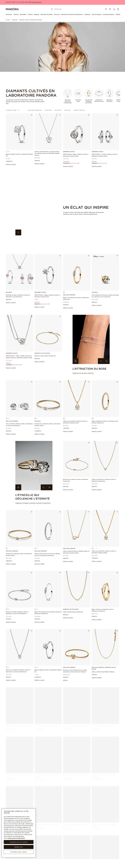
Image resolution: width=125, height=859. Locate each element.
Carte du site (95, 850)
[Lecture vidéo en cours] (101, 361)
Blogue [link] (36, 855)
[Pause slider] (18, 232)
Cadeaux (87, 14)
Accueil (8, 19)
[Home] (12, 9)
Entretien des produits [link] (40, 847)
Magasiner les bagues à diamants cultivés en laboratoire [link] (32, 503)
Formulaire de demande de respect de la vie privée (80, 842)
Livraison (37, 837)
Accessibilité (76, 856)
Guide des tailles (39, 852)
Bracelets (23, 14)
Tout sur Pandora (96, 834)
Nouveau (9, 14)
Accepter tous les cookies (19, 842)
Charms (16, 14)
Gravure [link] (56, 849)
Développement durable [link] (99, 839)
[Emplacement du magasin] (110, 9)
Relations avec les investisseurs (100, 837)
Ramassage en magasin (60, 847)
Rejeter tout (18, 847)
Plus (7, 103)
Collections (15, 19)
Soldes (118, 14)
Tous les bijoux (96, 14)
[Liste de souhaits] (106, 9)
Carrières (94, 844)
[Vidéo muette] (107, 361)
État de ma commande (40, 834)
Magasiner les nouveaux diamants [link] (83, 373)
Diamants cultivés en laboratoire (72, 14)
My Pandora (57, 834)
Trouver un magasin (97, 847)
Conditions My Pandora (79, 837)
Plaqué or (48, 110)
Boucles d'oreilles (47, 14)
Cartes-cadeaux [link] (58, 852)
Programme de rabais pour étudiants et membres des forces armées (61, 843)
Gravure (56, 14)
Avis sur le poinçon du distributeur (79, 853)
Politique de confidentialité (80, 839)
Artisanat (94, 842)
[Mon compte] (114, 9)
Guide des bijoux (108, 14)
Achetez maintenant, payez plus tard (61, 837)
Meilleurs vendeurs (35, 110)
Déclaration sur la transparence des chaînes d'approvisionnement (81, 848)
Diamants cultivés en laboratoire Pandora (30, 19)
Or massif (58, 110)
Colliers (30, 14)
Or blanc (67, 110)
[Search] (52, 9)
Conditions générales (79, 834)
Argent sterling (79, 110)
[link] (33, 210)
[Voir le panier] (118, 9)
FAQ (35, 842)
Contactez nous (38, 844)
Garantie (36, 850)
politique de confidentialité (16, 838)
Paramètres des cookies (18, 852)
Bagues (36, 14)
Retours (36, 839)
